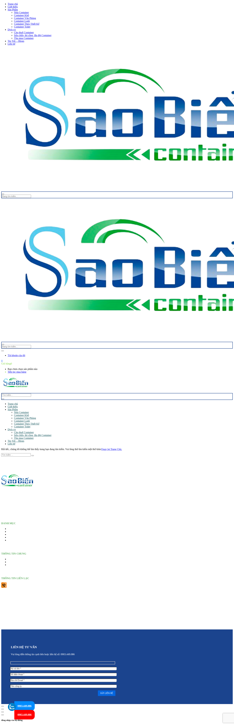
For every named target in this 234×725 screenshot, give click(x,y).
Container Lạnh (22, 21)
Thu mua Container (24, 38)
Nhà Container (21, 12)
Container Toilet (22, 26)
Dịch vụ (12, 29)
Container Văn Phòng (25, 18)
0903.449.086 (25, 706)
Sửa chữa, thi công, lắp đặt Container (32, 35)
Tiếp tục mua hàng (17, 372)
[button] (2, 360)
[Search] (3, 398)
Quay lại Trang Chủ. (111, 449)
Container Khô (21, 15)
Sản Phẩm (13, 9)
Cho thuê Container (24, 32)
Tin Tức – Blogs (16, 41)
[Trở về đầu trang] (2, 706)
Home (11, 528)
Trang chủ (13, 4)
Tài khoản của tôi (16, 355)
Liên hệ (11, 44)
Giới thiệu (13, 6)
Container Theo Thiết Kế (26, 24)
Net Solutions (145, 626)
